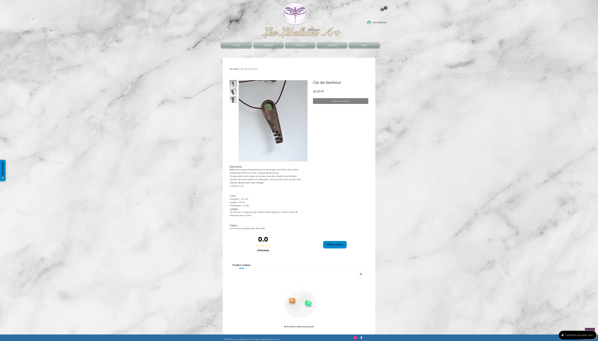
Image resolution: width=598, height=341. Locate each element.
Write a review (335, 244)
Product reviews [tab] (241, 265)
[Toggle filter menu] (361, 274)
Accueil (234, 68)
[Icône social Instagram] (355, 337)
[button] (383, 8)
